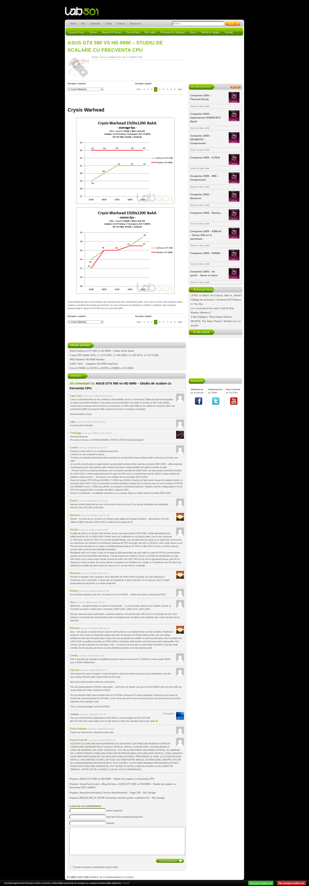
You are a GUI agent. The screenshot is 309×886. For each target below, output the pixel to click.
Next (180, 89)
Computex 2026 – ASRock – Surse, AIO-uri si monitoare (205, 235)
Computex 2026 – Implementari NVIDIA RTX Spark (205, 117)
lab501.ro (84, 12)
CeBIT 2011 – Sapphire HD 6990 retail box (94, 363)
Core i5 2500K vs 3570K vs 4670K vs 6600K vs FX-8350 (101, 368)
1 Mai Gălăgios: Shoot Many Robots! (211, 316)
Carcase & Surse (76, 32)
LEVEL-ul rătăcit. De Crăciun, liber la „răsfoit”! (216, 295)
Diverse (93, 32)
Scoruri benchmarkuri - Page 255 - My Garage (129, 792)
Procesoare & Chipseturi (172, 32)
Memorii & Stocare (111, 32)
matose (102, 57)
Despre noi (135, 23)
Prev (139, 89)
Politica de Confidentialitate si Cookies (112, 877)
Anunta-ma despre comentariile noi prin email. (95, 867)
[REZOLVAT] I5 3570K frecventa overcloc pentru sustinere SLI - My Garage (122, 797)
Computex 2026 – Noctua (205, 212)
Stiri (83, 23)
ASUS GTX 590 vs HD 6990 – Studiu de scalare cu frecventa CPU (117, 778)
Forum (108, 23)
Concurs (121, 23)
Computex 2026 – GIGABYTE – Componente (200, 139)
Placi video (150, 32)
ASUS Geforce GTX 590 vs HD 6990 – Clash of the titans (102, 350)
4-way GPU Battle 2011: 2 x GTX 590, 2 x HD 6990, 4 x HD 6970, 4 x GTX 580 (114, 355)
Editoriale (95, 23)
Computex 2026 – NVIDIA (205, 253)
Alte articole (203, 332)
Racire (193, 32)
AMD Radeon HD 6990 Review (87, 359)
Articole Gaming (206, 289)
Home (73, 23)
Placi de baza (132, 32)
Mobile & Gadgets (210, 32)
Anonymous (86, 792)
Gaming (229, 32)
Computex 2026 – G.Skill (205, 157)
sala (72, 421)
